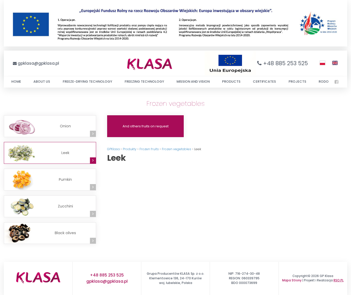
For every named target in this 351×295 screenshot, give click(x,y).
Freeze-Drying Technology (87, 81)
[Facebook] (336, 82)
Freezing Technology (144, 81)
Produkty (129, 149)
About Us (41, 81)
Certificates (264, 81)
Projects (297, 81)
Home (16, 81)
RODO (324, 81)
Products (231, 81)
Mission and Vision (193, 81)
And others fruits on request (146, 126)
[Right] (93, 134)
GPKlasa (113, 149)
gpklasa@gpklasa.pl (38, 63)
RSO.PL (339, 280)
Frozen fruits (149, 149)
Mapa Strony (292, 280)
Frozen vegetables (176, 149)
